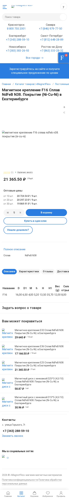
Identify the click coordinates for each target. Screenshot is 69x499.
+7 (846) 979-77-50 (50, 28)
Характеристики (29, 271)
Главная (6, 84)
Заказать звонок (12, 435)
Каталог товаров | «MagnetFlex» (33, 84)
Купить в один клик (35, 221)
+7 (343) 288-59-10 (63, 6)
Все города (33, 57)
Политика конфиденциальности (20, 479)
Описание (9, 271)
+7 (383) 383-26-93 (17, 50)
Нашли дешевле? (18, 229)
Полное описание (14, 249)
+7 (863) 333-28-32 (51, 50)
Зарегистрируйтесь (21, 69)
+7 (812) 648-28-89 (51, 39)
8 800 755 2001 (16, 28)
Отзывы (48, 271)
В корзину (46, 212)
